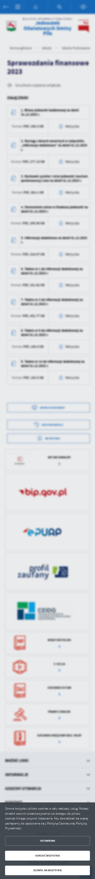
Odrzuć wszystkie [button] (47, 856)
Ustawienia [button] (47, 841)
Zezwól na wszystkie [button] (47, 870)
